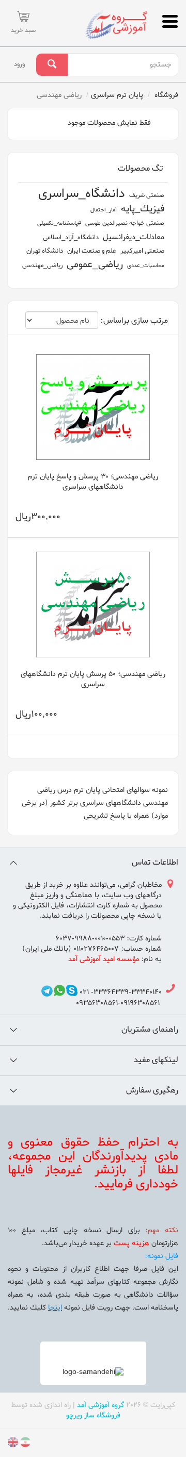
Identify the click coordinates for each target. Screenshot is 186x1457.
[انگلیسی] (13, 1443)
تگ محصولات (140, 168)
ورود (19, 64)
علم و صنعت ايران (91, 251)
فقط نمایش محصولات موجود (110, 123)
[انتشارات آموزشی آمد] (116, 24)
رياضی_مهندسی (42, 265)
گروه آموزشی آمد (100, 1405)
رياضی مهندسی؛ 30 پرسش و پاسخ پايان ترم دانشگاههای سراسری (93, 481)
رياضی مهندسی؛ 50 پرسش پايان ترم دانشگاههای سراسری (93, 679)
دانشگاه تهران (44, 251)
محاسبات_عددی (145, 265)
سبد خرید (23, 30)
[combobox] (122, 65)
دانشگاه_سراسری (81, 194)
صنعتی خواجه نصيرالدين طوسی (124, 223)
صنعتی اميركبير (142, 251)
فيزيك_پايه (142, 209)
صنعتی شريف (146, 195)
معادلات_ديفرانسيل (133, 237)
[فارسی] (24, 1443)
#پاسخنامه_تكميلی (59, 223)
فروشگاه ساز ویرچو (93, 1415)
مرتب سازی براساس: (134, 321)
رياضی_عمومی (95, 264)
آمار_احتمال (103, 210)
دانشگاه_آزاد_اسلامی (71, 237)
